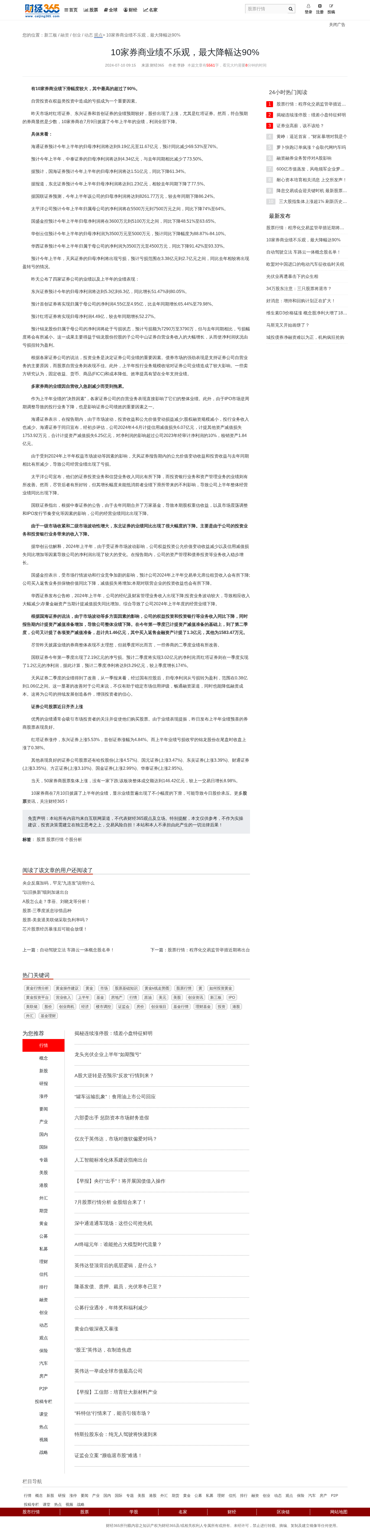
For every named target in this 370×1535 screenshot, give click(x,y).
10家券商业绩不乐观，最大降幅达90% (303, 240)
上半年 (83, 997)
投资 (221, 1006)
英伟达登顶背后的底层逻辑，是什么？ (115, 1265)
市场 (104, 988)
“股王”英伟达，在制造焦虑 (102, 1350)
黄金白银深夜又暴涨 (96, 1329)
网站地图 (339, 1512)
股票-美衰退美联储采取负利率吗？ (55, 920)
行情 (133, 997)
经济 (85, 1006)
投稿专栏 (31, 1504)
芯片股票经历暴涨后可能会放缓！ (54, 929)
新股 (50, 1495)
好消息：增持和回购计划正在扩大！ (301, 300)
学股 (133, 1512)
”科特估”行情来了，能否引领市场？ (112, 1413)
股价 (48, 1006)
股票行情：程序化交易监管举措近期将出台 (209, 950)
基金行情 (181, 1006)
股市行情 (31, 1512)
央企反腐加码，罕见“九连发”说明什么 (58, 883)
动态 (88, 35)
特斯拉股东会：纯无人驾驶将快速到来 (115, 1434)
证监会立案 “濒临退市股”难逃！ (108, 1455)
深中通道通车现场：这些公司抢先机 (113, 1223)
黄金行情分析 (37, 988)
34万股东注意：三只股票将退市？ (299, 288)
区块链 (283, 1512)
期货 (175, 1495)
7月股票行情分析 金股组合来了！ (110, 1202)
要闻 (84, 1495)
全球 (113, 10)
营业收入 (63, 997)
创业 (76, 35)
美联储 (31, 1006)
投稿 (331, 12)
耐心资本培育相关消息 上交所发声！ (307, 180)
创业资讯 (195, 997)
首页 (73, 10)
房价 (140, 1006)
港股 (236, 1006)
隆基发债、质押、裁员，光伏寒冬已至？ (118, 1286)
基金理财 (48, 1016)
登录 (308, 12)
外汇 (30, 1016)
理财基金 (203, 1006)
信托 (232, 1495)
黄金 (89, 988)
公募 (198, 1495)
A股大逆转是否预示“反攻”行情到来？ (114, 1075)
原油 (148, 997)
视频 (69, 1504)
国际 (118, 1495)
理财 (221, 1495)
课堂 (46, 1504)
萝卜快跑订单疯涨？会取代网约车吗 (307, 147)
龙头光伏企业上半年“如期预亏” (107, 1054)
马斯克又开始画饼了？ (288, 325)
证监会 (123, 1006)
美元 (162, 997)
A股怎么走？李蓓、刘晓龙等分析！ (56, 901)
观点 (98, 35)
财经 (133, 10)
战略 (81, 1504)
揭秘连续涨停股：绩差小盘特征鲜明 (113, 1033)
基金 (100, 997)
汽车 (312, 1495)
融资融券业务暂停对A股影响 (300, 158)
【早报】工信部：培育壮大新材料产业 (115, 1392)
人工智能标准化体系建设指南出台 (111, 1160)
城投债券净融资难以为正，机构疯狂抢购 (305, 337)
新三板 (216, 997)
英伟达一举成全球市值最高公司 (108, 1371)
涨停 (73, 1495)
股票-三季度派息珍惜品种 (47, 910)
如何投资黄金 (220, 988)
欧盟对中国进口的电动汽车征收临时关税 (305, 264)
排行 (244, 1495)
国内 (107, 1495)
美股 (177, 997)
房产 (323, 1495)
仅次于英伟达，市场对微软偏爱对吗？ (115, 1139)
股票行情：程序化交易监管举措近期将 (309, 104)
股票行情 (55, 839)
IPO (232, 997)
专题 (130, 1495)
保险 (300, 1495)
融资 (64, 35)
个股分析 (73, 839)
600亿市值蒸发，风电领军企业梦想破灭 (310, 169)
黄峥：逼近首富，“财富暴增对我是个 (307, 136)
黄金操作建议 (67, 988)
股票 (93, 10)
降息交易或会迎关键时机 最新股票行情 (309, 190)
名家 (153, 10)
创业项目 (158, 1006)
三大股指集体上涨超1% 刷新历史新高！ (312, 201)
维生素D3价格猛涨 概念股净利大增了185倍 (308, 313)
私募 (209, 1495)
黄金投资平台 (37, 997)
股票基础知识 (126, 988)
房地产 (116, 997)
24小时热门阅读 (288, 92)
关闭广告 (337, 24)
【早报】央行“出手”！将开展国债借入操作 (119, 1181)
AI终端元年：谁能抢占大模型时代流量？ (118, 1244)
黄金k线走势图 (157, 988)
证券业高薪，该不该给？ (296, 125)
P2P (334, 1495)
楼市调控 (103, 1006)
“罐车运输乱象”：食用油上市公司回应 (115, 1096)
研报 (62, 1495)
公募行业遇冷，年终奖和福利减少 (111, 1307)
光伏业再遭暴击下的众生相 (292, 276)
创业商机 (66, 1006)
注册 (320, 12)
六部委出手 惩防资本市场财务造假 (111, 1117)
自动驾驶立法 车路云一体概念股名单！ (77, 950)
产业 (96, 1495)
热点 (58, 1504)
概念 (39, 1495)
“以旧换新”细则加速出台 (45, 892)
